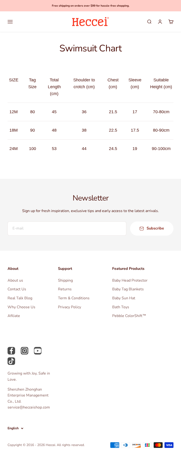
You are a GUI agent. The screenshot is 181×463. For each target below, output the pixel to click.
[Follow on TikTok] (11, 361)
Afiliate (14, 315)
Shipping (65, 280)
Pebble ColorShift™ (129, 315)
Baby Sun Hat (123, 298)
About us (15, 280)
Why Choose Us (21, 307)
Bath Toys (120, 307)
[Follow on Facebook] (11, 351)
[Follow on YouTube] (37, 351)
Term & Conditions (74, 298)
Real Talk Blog (20, 298)
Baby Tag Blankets (128, 289)
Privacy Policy (69, 307)
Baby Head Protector (130, 280)
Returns (65, 289)
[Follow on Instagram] (24, 351)
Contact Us (17, 289)
